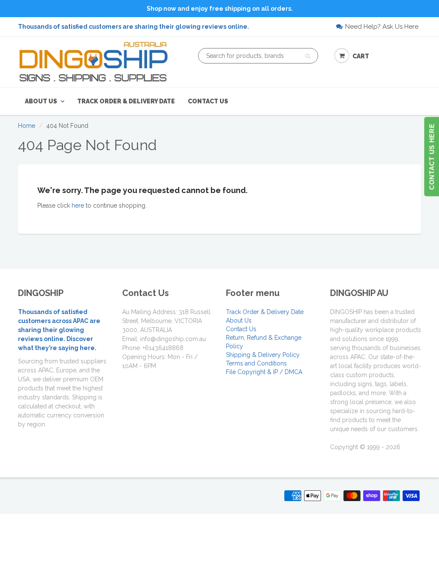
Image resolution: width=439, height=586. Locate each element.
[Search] (307, 56)
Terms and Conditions (256, 363)
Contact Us (208, 101)
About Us (41, 101)
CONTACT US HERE (431, 157)
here (78, 205)
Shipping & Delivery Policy (263, 354)
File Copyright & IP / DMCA (264, 372)
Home (26, 125)
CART (360, 56)
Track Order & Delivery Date (126, 101)
